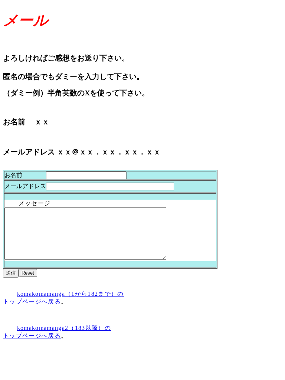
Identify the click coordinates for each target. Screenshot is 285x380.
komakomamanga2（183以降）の (64, 328)
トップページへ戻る (32, 335)
